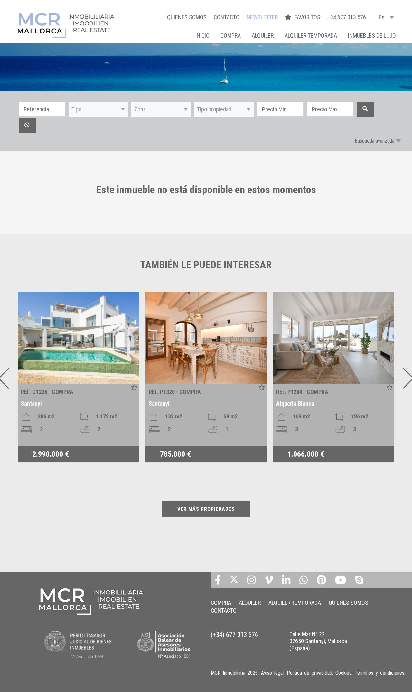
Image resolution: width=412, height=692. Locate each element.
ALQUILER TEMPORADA (311, 35)
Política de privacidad (309, 673)
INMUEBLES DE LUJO (372, 35)
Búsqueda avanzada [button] (374, 141)
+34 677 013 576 (346, 17)
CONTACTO (226, 17)
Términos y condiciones (379, 673)
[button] (98, 109)
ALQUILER (263, 35)
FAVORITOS (308, 17)
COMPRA (230, 35)
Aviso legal (272, 673)
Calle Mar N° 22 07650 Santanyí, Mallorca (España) (318, 641)
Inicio (202, 35)
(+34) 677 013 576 (234, 635)
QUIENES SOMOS (187, 17)
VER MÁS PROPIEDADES (206, 509)
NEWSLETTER (262, 17)
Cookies (343, 673)
